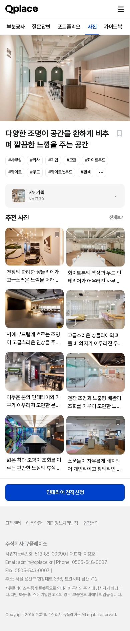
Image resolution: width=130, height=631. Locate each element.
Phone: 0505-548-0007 (81, 562)
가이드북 (113, 27)
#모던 (71, 160)
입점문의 (91, 523)
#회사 (35, 160)
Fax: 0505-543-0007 (27, 570)
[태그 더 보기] (101, 172)
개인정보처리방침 (62, 523)
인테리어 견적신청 (65, 492)
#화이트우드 (95, 160)
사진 (92, 27)
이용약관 (33, 523)
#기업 (53, 160)
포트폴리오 (69, 27)
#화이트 (14, 171)
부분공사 (16, 27)
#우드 (35, 171)
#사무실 (14, 160)
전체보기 (117, 217)
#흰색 (85, 171)
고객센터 (13, 523)
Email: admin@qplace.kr (28, 562)
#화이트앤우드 (60, 171)
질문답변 (41, 27)
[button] (121, 9)
